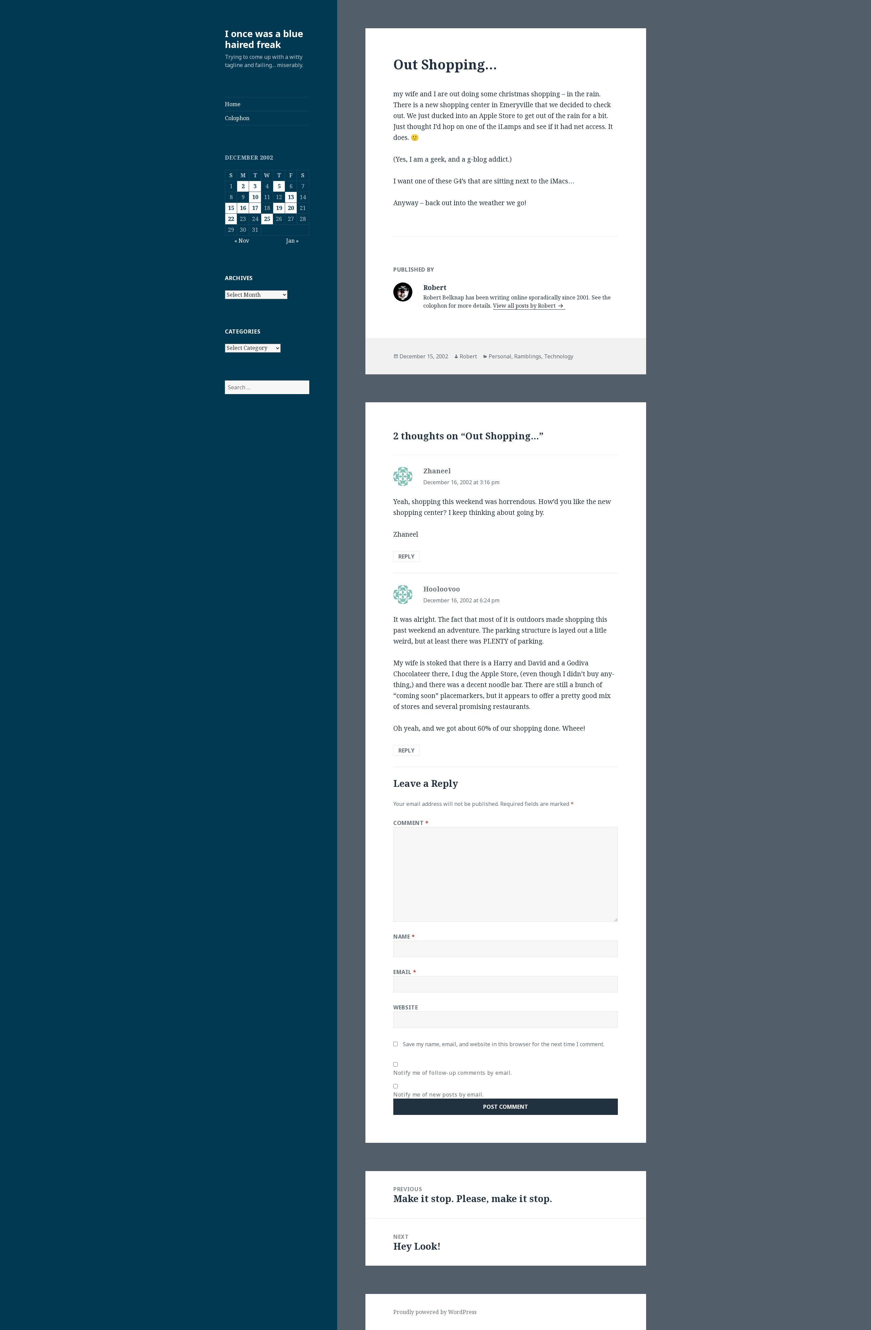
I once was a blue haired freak (264, 39)
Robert (468, 356)
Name (404, 936)
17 (255, 208)
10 (255, 197)
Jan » (292, 240)
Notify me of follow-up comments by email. (452, 1072)
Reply (406, 556)
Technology (558, 356)
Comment (411, 823)
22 (231, 219)
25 (267, 219)
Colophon (237, 118)
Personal (500, 356)
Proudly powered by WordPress (435, 1312)
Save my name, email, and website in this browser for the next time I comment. (503, 1044)
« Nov (241, 240)
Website (405, 1007)
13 (291, 197)
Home (233, 104)
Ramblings (527, 356)
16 (243, 208)
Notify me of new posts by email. (438, 1094)
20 (291, 208)
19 (279, 208)
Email (404, 972)
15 (231, 208)
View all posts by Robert (525, 305)
